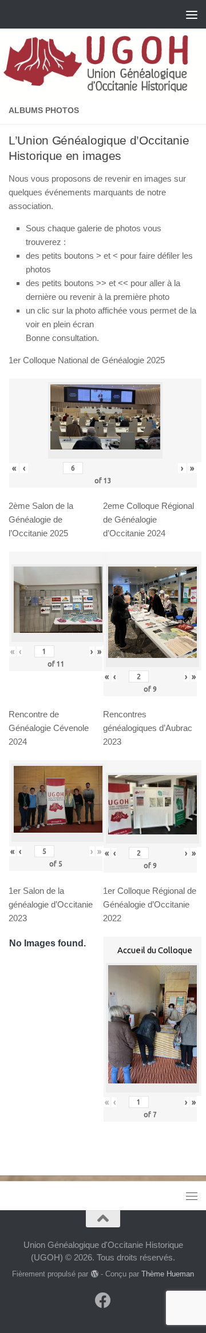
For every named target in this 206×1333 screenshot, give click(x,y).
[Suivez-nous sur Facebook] (103, 1300)
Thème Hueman (167, 1274)
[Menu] (191, 14)
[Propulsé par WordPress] (94, 1274)
